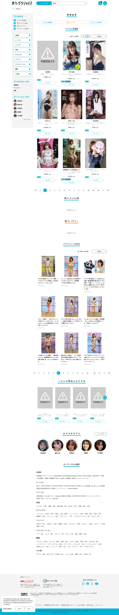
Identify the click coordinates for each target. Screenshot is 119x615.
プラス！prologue (55, 496)
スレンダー (43, 514)
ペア (40, 534)
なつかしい (75, 524)
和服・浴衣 (85, 506)
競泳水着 (62, 506)
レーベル (17, 40)
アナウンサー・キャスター (74, 544)
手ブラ (41, 554)
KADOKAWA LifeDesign (69, 476)
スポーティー (66, 516)
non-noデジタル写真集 (98, 486)
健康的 (41, 516)
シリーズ (17, 45)
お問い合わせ (90, 605)
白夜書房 (68, 478)
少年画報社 (40, 478)
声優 (84, 541)
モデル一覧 (27, 119)
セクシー (100, 524)
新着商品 (16, 85)
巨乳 (54, 514)
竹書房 (46, 478)
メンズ (69, 554)
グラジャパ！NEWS (23, 28)
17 (99, 373)
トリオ (49, 534)
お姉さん (52, 524)
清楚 (41, 526)
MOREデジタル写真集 (83, 486)
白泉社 (63, 478)
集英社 (89, 476)
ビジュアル (18, 54)
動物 (79, 554)
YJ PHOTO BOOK (57, 486)
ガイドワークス (48, 476)
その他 (17, 74)
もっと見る (100, 434)
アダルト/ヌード (89, 546)
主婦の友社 (95, 476)
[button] (105, 397)
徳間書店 (52, 478)
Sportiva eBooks (73, 488)
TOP (13, 9)
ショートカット (76, 514)
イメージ (17, 59)
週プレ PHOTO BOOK (44, 486)
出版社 (17, 35)
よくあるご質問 (80, 605)
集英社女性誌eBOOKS (44, 488)
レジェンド (56, 546)
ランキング (17, 88)
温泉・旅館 (81, 534)
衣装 (16, 49)
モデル (74, 541)
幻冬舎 (84, 476)
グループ (59, 534)
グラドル (42, 541)
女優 (65, 541)
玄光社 (79, 476)
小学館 (102, 476)
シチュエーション (20, 64)
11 (93, 190)
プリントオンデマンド (94, 496)
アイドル (54, 541)
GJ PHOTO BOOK (69, 486)
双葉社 (74, 478)
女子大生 (94, 541)
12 (98, 190)
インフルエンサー (94, 544)
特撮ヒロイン (43, 546)
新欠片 (58, 478)
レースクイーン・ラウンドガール (50, 544)
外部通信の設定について (67, 605)
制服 (52, 506)
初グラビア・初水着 (55, 554)
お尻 (64, 514)
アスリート (77, 546)
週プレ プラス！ (21, 26)
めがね (73, 506)
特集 (15, 90)
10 (88, 190)
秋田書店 (39, 476)
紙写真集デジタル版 (43, 496)
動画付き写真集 (66, 496)
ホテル (69, 534)
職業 (16, 69)
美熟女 (63, 524)
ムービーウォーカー (83, 478)
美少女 (41, 524)
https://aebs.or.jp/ (34, 595)
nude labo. (55, 498)
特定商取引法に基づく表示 (51, 605)
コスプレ (42, 506)
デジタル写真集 (21, 20)
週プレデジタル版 (22, 23)
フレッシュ (53, 516)
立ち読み (48, 83)
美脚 (89, 514)
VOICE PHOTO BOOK (79, 496)
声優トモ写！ (41, 498)
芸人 (67, 546)
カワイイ (88, 524)
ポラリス (48, 498)
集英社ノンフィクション (59, 488)
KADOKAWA (57, 476)
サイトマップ (99, 605)
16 (94, 373)
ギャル (96, 516)
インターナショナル (82, 516)
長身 (98, 514)
